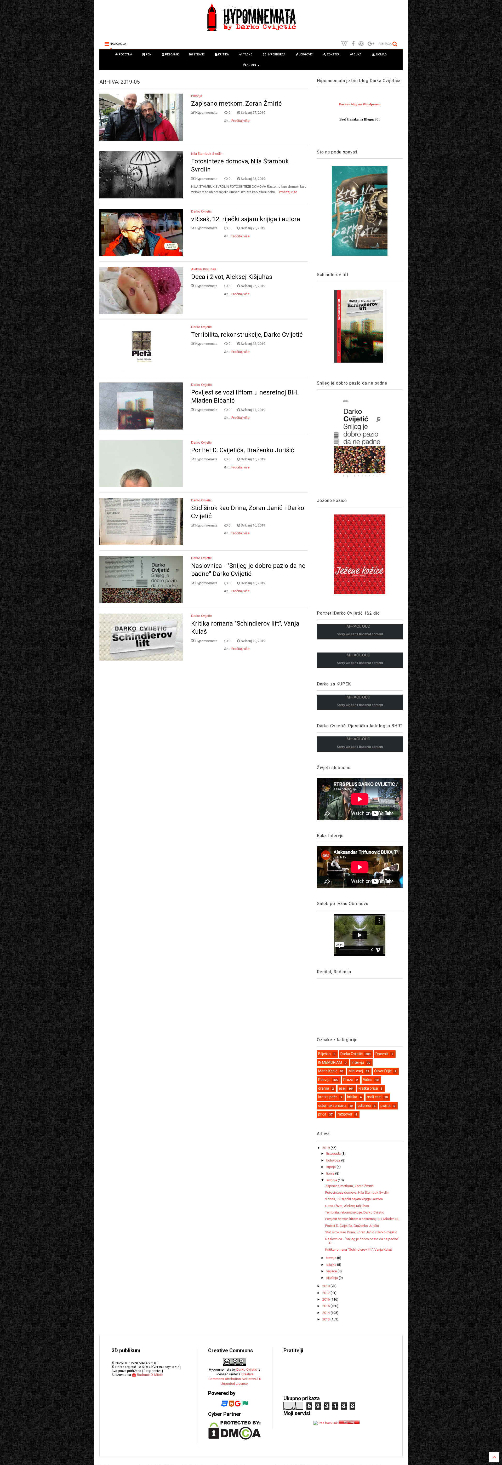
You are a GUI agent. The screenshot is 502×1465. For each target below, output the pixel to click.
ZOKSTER (333, 54)
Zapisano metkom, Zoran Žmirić (236, 103)
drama (323, 1088)
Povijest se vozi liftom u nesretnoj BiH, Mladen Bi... (363, 1219)
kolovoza (333, 1160)
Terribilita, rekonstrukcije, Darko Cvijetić (247, 334)
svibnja (332, 1180)
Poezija (196, 96)
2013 (326, 1319)
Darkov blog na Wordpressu (359, 104)
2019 (326, 1148)
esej (342, 1088)
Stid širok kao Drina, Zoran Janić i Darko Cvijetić (361, 1232)
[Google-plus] (371, 43)
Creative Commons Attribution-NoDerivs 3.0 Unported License (234, 1379)
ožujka (331, 1265)
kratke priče (328, 1097)
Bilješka (324, 1054)
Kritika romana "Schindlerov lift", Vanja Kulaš (358, 1249)
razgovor (345, 1114)
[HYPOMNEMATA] (251, 32)
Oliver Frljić (383, 1071)
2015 (326, 1306)
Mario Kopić (327, 1071)
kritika (352, 1097)
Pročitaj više (240, 121)
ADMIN (251, 65)
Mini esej (356, 1071)
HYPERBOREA (275, 54)
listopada (333, 1153)
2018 (326, 1286)
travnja (331, 1258)
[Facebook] (353, 43)
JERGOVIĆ (305, 54)
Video (367, 1080)
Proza (348, 1080)
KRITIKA (223, 54)
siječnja (332, 1278)
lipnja (330, 1173)
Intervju (358, 1062)
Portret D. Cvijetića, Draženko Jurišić (242, 450)
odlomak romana (332, 1105)
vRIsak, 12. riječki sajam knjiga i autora (245, 219)
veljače (332, 1271)
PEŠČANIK (171, 54)
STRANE (198, 54)
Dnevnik (382, 1054)
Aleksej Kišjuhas (203, 269)
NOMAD (381, 54)
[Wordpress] (361, 43)
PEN (148, 54)
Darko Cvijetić (201, 211)
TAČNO (247, 54)
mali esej (374, 1097)
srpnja (331, 1167)
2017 (326, 1293)
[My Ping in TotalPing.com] (349, 1423)
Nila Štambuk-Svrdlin (207, 154)
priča (322, 1114)
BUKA (357, 54)
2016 (326, 1299)
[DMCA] (234, 1438)
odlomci (364, 1105)
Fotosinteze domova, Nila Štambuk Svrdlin (357, 1192)
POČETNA (125, 54)
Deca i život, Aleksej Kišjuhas (231, 277)
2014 (326, 1313)
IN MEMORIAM (330, 1062)
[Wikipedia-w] (344, 43)
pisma (385, 1105)
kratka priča (368, 1088)
